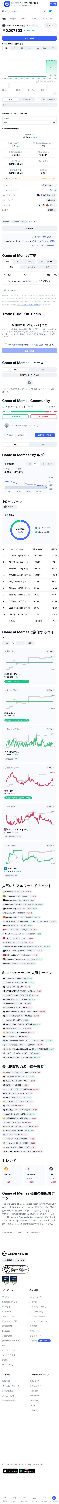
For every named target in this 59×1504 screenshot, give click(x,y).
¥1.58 (16, 1037)
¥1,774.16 (21, 1126)
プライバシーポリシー (39, 1307)
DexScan (6, 1331)
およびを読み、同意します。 (31, 345)
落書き (5, 1360)
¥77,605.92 (19, 1130)
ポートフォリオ (9, 1350)
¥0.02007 (22, 1053)
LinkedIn (33, 1410)
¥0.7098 (20, 1139)
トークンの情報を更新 (43, 237)
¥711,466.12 (20, 1118)
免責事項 (33, 1326)
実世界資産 (7, 1335)
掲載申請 (6, 1381)
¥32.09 (18, 1028)
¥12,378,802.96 (22, 1072)
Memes (6, 221)
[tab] (39, 99)
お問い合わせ (8, 1391)
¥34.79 (17, 987)
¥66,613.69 (29, 1049)
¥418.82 (23, 991)
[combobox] (29, 105)
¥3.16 (20, 1081)
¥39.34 (22, 1024)
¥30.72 (18, 1122)
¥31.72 (17, 1020)
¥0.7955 (19, 983)
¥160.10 (20, 999)
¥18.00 (25, 1012)
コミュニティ (35, 1386)
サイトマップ (8, 1364)
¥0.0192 (22, 1057)
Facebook (34, 1400)
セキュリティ (35, 1335)
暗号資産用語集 (9, 1400)
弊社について (35, 1297)
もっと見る (53, 407)
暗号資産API (7, 1326)
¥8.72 (18, 1003)
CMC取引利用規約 (15, 345)
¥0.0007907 (20, 1147)
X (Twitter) (34, 1381)
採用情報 (33, 1340)
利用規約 (33, 1302)
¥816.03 (20, 1114)
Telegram (34, 1391)
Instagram (34, 1395)
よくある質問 (8, 1395)
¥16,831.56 (18, 979)
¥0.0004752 (19, 1032)
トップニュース (9, 1316)
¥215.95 (16, 1085)
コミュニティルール (38, 1321)
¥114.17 (18, 1097)
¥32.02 (18, 1008)
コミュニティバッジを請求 (45, 245)
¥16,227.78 (18, 1093)
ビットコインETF (9, 1321)
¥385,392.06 (22, 1089)
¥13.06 (20, 1143)
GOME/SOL (28, 281)
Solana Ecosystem (19, 221)
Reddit (32, 1405)
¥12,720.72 (21, 1110)
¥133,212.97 (19, 1101)
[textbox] (32, 427)
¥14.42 (14, 1106)
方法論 (32, 1331)
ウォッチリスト (9, 1355)
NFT (4, 1345)
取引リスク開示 (32, 345)
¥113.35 (16, 1135)
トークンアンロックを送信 (45, 241)
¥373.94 (23, 1151)
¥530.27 (28, 1041)
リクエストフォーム (10, 1386)
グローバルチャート (10, 1340)
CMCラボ (6, 1307)
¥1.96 (19, 1077)
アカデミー (7, 1297)
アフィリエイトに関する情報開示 (28, 305)
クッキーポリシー (37, 1316)
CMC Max (6, 1311)
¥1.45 (21, 995)
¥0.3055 (22, 1016)
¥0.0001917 (24, 1045)
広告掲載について (10, 1302)
